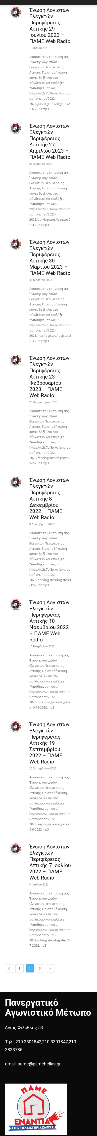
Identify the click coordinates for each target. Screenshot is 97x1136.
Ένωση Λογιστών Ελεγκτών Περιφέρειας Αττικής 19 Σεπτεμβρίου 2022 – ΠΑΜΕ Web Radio (49, 743)
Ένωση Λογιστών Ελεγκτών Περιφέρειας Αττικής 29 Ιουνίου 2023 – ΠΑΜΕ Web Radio (49, 25)
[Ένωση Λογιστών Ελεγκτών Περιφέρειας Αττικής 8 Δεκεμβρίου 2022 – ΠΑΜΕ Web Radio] (15, 482)
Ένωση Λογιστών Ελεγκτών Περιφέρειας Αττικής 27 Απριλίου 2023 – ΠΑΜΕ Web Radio (49, 141)
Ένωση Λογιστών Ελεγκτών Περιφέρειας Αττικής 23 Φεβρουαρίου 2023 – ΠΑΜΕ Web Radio (49, 376)
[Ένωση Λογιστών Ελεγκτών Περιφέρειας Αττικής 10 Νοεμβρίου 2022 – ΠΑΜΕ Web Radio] (15, 604)
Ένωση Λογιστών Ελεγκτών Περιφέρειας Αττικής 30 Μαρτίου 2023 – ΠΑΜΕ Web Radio (49, 257)
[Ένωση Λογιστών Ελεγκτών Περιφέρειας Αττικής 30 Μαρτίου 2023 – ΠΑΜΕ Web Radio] (15, 244)
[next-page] (50, 968)
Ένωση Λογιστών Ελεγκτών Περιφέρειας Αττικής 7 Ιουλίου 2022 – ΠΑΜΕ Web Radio (50, 862)
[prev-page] (9, 968)
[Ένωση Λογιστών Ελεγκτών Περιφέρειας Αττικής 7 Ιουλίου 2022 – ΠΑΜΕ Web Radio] (15, 849)
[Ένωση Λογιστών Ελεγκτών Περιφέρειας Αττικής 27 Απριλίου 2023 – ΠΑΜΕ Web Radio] (15, 128)
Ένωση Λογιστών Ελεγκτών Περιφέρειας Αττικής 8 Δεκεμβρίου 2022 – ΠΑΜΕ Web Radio (49, 498)
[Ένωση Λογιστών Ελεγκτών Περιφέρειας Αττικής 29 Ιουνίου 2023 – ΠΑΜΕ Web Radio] (15, 12)
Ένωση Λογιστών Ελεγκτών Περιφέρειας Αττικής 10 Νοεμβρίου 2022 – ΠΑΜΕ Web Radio (49, 621)
